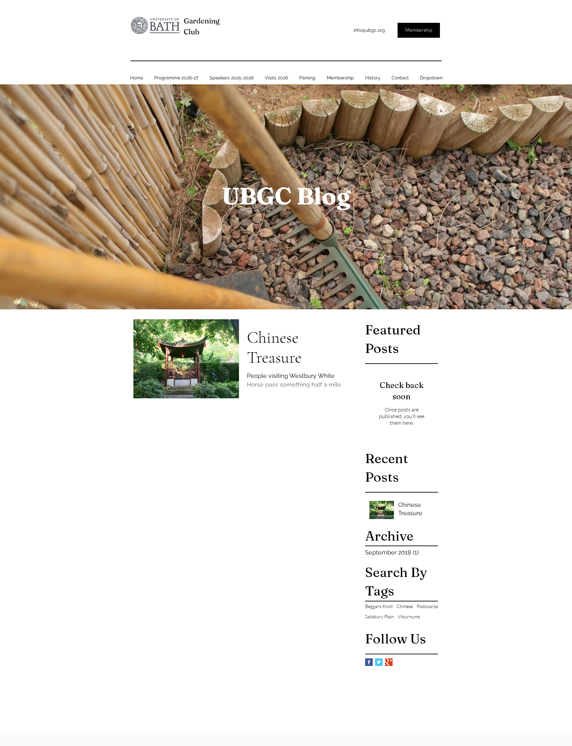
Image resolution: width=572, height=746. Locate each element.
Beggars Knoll (379, 606)
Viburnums (409, 616)
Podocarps (427, 606)
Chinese (405, 606)
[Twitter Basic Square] (379, 662)
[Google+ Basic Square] (389, 662)
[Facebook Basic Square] (369, 662)
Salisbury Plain (379, 616)
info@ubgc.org (369, 30)
